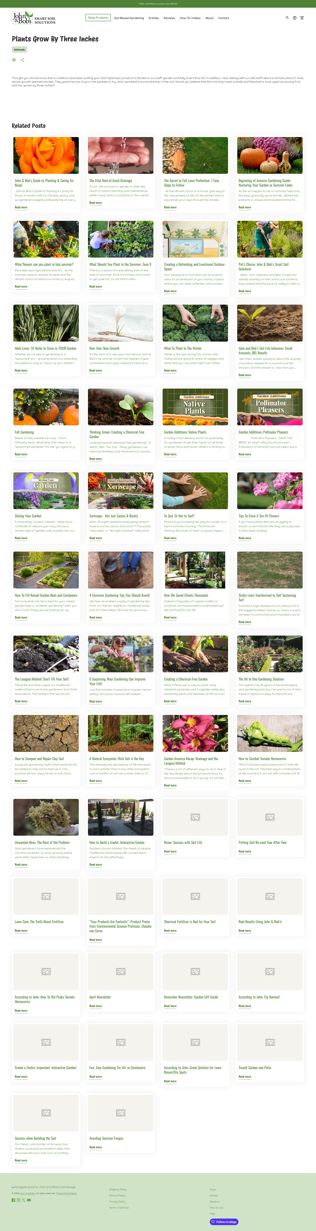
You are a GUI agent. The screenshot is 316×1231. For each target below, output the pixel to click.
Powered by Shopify (66, 1193)
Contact (223, 18)
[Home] (34, 17)
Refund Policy (117, 1195)
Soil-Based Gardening (129, 18)
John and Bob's (27, 1193)
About (209, 18)
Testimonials (19, 49)
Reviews (169, 18)
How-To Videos (190, 18)
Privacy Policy (117, 1201)
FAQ (212, 1213)
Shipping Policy (118, 1189)
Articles (154, 18)
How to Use (216, 1207)
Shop (213, 1189)
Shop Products (98, 17)
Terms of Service (119, 1207)
